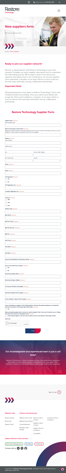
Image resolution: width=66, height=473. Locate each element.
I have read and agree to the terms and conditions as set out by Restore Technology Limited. (32, 315)
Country (35, 158)
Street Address (8, 140)
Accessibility (36, 433)
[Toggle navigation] (59, 10)
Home (7, 51)
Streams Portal (9, 424)
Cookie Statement (24, 424)
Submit (33, 331)
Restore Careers (9, 418)
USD (9, 202)
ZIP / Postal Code (9, 158)
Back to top (53, 392)
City (6, 152)
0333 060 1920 (49, 2)
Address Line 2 (8, 146)
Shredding (29, 444)
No (8, 182)
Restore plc (8, 421)
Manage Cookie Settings (24, 428)
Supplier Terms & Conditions (38, 429)
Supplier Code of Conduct (38, 424)
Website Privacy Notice (26, 421)
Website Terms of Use (25, 418)
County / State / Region (39, 152)
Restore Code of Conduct (38, 419)
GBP (9, 199)
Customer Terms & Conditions (52, 419)
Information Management (14, 444)
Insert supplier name (10, 122)
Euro (9, 205)
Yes (8, 179)
